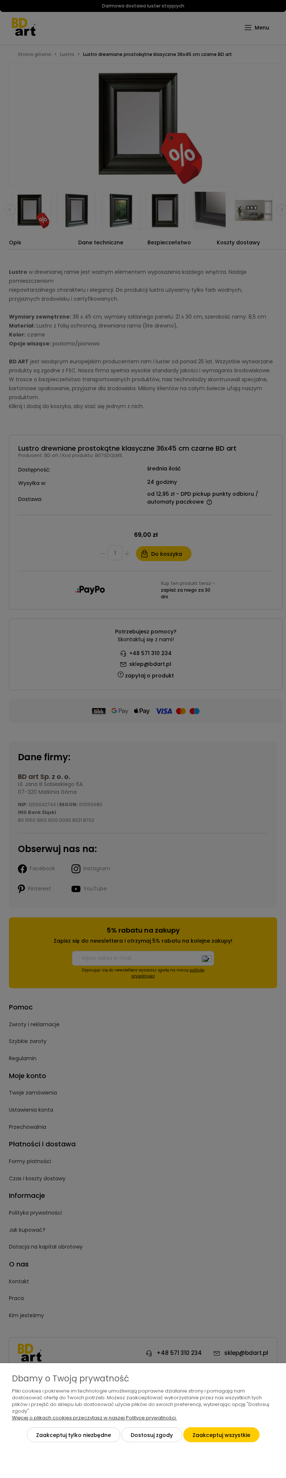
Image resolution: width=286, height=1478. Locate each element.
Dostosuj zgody (152, 1435)
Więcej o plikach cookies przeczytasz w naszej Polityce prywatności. (94, 1417)
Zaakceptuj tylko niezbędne (73, 1435)
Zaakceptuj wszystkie (221, 1435)
